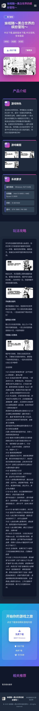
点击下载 (12, 50)
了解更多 (28, 50)
